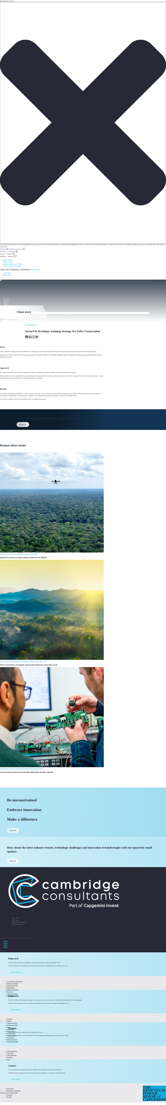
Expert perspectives (11, 1051)
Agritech (8, 1021)
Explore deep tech (16, 972)
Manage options (7, 260)
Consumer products (11, 1023)
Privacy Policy (7, 275)
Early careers (10, 1088)
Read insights (14, 1041)
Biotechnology (10, 987)
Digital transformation (12, 989)
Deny (7, 269)
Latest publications (11, 1055)
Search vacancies (15, 1079)
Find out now (23, 424)
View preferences (14, 269)
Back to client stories (30, 325)
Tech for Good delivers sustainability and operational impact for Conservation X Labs (23, 661)
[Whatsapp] (33, 337)
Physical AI (9, 992)
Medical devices (10, 1031)
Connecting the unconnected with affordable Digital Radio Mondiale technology (22, 769)
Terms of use (15, 920)
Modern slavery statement (19, 922)
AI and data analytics (12, 985)
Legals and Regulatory (18, 924)
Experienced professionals (13, 1090)
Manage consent (5, 1093)
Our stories (9, 1095)
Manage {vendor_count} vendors (12, 264)
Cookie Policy (7, 273)
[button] (83, 123)
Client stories (10, 1053)
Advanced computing (12, 983)
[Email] (36, 337)
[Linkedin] (30, 337)
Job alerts (9, 1097)
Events (8, 1059)
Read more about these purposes (12, 266)
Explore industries (16, 1009)
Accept (2, 269)
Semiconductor (10, 1037)
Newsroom (9, 1057)
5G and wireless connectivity (14, 981)
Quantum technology (12, 994)
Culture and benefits (11, 1093)
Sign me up (13, 861)
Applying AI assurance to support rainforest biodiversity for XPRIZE (19, 554)
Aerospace (9, 1019)
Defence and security (12, 1025)
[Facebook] (26, 337)
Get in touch (13, 830)
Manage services (8, 262)
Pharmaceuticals (10, 1033)
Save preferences (25, 269)
